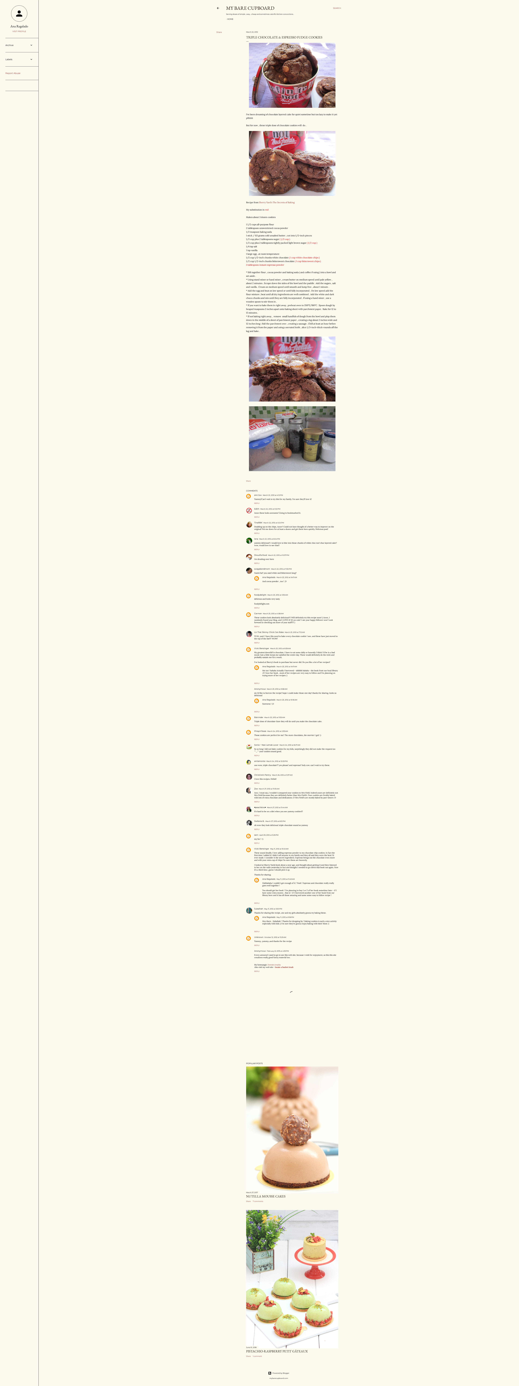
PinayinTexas (260, 731)
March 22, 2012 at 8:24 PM (269, 539)
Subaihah (258, 909)
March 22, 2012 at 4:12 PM (273, 495)
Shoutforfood (260, 555)
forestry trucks (274, 965)
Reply (257, 503)
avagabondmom (262, 569)
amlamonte (259, 761)
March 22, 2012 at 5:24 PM (273, 523)
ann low (258, 495)
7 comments (258, 1201)
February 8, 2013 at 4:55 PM (278, 951)
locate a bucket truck (284, 967)
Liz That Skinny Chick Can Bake (269, 632)
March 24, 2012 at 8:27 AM (290, 745)
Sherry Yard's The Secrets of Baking (277, 202)
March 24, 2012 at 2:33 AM (277, 731)
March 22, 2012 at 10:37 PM (278, 555)
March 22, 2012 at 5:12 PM (270, 509)
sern (256, 835)
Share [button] (219, 32)
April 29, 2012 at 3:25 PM (268, 835)
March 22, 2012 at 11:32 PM (281, 569)
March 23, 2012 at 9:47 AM (287, 577)
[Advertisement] (292, 1036)
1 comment (257, 1356)
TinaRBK (258, 522)
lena (256, 539)
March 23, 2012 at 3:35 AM (277, 595)
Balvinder (258, 717)
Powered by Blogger (280, 1373)
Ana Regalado (268, 577)
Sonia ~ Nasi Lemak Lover (266, 745)
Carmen (258, 613)
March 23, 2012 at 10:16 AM (287, 700)
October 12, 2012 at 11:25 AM (275, 937)
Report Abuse (12, 73)
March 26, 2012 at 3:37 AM (282, 775)
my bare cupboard (250, 8)
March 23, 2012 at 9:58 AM (277, 689)
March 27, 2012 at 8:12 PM (275, 821)
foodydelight (260, 595)
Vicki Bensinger (261, 648)
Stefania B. (259, 821)
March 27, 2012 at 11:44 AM (277, 807)
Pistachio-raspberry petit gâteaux (277, 1351)
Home (230, 19)
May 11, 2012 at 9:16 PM (285, 917)
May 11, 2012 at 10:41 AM (279, 849)
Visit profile (19, 31)
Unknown (258, 937)
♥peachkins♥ (260, 807)
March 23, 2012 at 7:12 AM (295, 632)
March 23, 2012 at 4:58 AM (273, 614)
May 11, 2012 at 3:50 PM (273, 909)
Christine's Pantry (262, 775)
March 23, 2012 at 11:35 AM (274, 717)
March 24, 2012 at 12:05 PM (277, 761)
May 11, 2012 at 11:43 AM (286, 879)
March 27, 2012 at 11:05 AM (269, 789)
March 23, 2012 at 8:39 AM (280, 648)
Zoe (256, 789)
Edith (256, 509)
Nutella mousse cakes (265, 1196)
